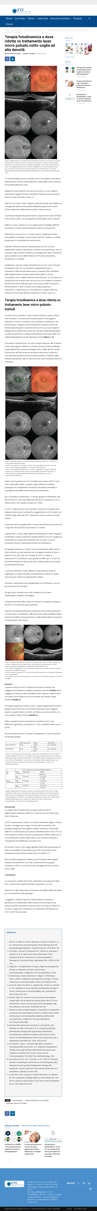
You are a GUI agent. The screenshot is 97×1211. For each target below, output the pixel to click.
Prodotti (77, 18)
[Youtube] (90, 2)
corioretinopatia (17, 1100)
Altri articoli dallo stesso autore (36, 1125)
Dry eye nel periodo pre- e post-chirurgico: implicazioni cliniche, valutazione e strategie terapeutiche (33, 1149)
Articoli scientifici (60, 18)
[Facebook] (78, 2)
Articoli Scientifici (16, 30)
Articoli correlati (12, 1125)
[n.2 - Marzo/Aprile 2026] (88, 49)
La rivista (19, 18)
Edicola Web (69, 57)
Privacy (69, 1209)
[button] (89, 18)
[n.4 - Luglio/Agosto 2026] (69, 49)
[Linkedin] (86, 2)
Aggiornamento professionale (35, 30)
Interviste (43, 18)
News (31, 18)
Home (9, 18)
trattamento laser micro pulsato (16, 1103)
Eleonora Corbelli (29, 53)
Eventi (9, 24)
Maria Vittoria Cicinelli (13, 53)
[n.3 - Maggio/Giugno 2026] (79, 49)
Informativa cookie (80, 1209)
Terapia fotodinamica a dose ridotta (37, 1100)
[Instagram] (82, 2)
